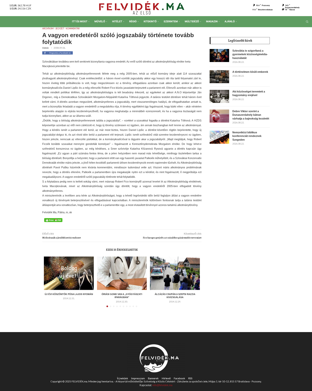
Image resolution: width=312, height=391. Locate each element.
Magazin (212, 21)
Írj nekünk (122, 378)
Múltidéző (192, 21)
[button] (48, 284)
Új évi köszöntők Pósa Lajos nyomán (69, 294)
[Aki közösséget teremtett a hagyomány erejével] (219, 96)
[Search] (307, 21)
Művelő (99, 21)
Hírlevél (166, 378)
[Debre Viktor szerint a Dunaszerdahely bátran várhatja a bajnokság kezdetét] (219, 116)
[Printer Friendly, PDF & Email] (53, 220)
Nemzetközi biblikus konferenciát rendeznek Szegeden (246, 136)
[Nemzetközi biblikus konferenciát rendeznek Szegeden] (219, 137)
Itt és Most (79, 21)
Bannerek (153, 378)
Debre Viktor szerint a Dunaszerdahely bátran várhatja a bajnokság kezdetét (250, 115)
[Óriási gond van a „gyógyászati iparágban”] (122, 273)
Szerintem (171, 21)
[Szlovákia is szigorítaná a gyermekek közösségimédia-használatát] (219, 55)
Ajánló (230, 21)
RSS (190, 378)
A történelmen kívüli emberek (250, 71)
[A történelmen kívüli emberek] (219, 76)
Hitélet (117, 21)
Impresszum (138, 378)
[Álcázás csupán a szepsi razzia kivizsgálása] (175, 273)
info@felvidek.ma (162, 385)
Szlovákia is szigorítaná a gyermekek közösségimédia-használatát (250, 54)
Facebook (179, 378)
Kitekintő (150, 21)
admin (45, 47)
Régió (133, 21)
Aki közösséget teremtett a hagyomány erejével (248, 93)
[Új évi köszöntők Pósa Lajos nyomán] (69, 273)
